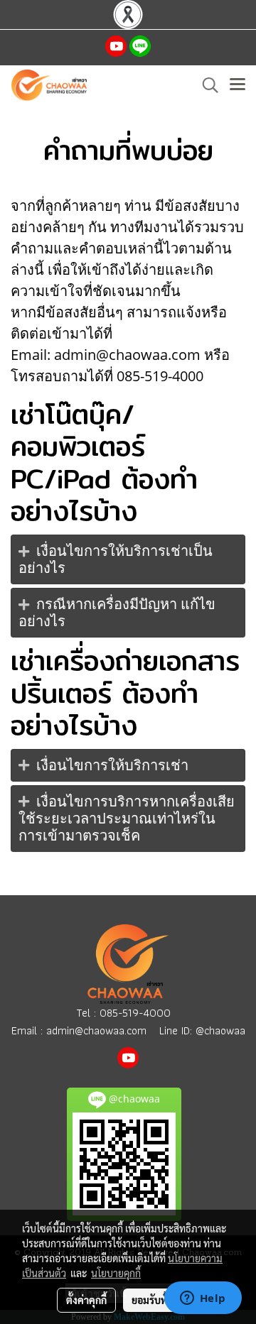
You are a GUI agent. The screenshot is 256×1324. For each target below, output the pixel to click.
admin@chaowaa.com (96, 1030)
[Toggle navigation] (237, 85)
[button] (205, 85)
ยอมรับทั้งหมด (161, 1299)
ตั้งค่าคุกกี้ (86, 1299)
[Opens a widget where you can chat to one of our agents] (203, 1299)
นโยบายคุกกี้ (116, 1272)
